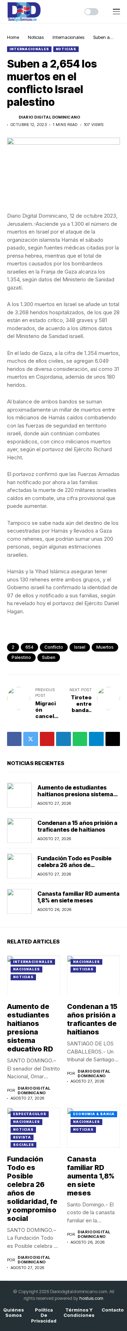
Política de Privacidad (43, 1315)
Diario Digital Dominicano (49, 117)
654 (29, 647)
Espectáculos (29, 1114)
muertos (105, 647)
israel (79, 647)
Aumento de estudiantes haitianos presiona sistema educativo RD (75, 794)
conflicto (53, 647)
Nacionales (26, 969)
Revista (22, 1137)
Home (13, 37)
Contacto (113, 1310)
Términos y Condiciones (79, 1312)
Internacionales (68, 37)
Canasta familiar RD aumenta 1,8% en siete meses (78, 897)
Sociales (23, 1145)
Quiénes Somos (13, 1312)
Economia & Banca (94, 1114)
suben (48, 657)
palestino (21, 657)
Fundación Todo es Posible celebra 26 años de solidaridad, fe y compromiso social (77, 868)
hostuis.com (91, 1298)
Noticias (36, 37)
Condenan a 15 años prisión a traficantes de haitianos (77, 826)
